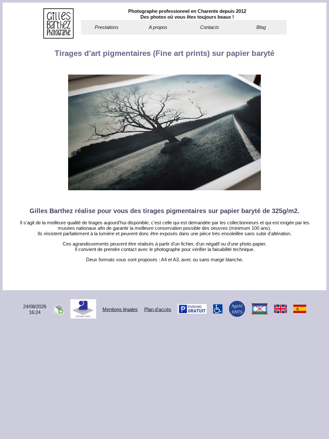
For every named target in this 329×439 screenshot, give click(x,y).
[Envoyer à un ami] (58, 313)
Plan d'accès (157, 309)
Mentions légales (120, 309)
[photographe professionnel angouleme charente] (58, 37)
